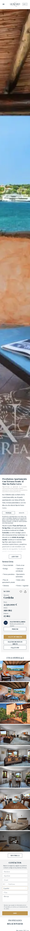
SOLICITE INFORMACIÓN (15, 637)
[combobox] (15, 892)
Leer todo (15, 557)
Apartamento (15, 487)
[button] (21, 591)
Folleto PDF (15, 648)
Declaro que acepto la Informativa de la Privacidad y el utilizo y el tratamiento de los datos (16, 906)
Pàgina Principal (6, 487)
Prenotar (15, 629)
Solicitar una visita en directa (15, 642)
